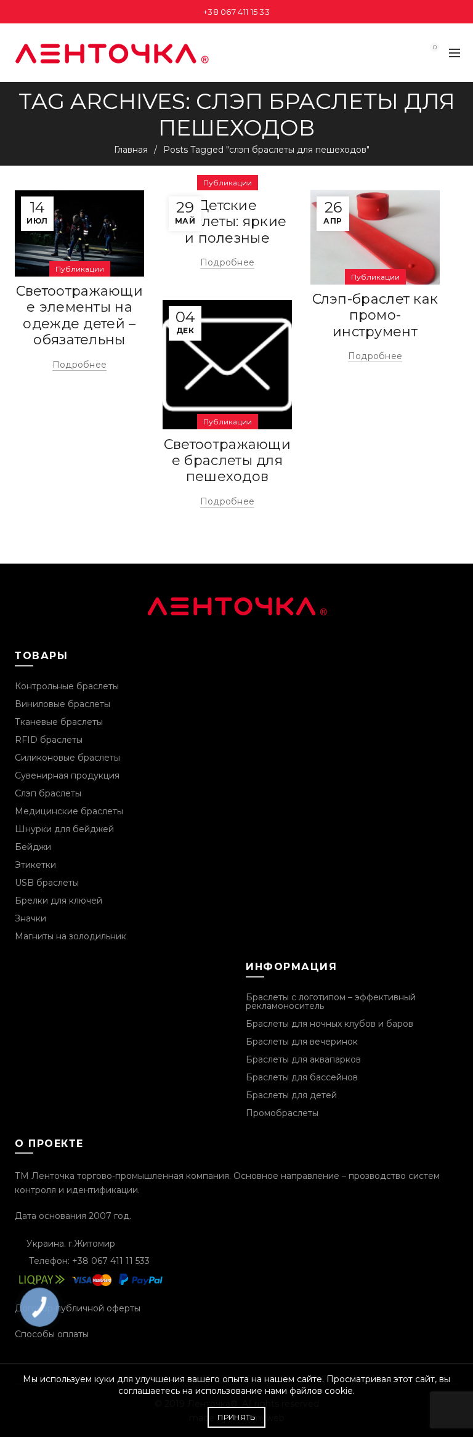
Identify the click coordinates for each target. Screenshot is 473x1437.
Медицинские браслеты (69, 811)
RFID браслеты (49, 739)
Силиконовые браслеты (67, 757)
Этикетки (35, 864)
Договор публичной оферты (77, 1308)
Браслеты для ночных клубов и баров (329, 1023)
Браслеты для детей (291, 1095)
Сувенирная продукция (67, 775)
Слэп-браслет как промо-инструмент (375, 315)
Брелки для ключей (58, 900)
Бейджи (33, 846)
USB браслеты (47, 882)
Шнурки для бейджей (64, 829)
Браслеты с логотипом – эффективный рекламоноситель (331, 1001)
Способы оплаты (52, 1334)
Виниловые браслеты (62, 704)
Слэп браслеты (48, 793)
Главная (131, 149)
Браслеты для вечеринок (302, 1041)
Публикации (79, 268)
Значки (30, 918)
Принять (236, 1417)
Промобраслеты (282, 1113)
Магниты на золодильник (70, 936)
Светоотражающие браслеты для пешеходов (227, 460)
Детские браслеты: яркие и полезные (227, 221)
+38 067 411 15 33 (236, 12)
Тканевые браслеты (59, 721)
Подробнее (79, 364)
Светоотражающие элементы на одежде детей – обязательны (79, 315)
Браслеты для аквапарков (303, 1059)
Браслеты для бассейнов (302, 1077)
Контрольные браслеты (67, 686)
